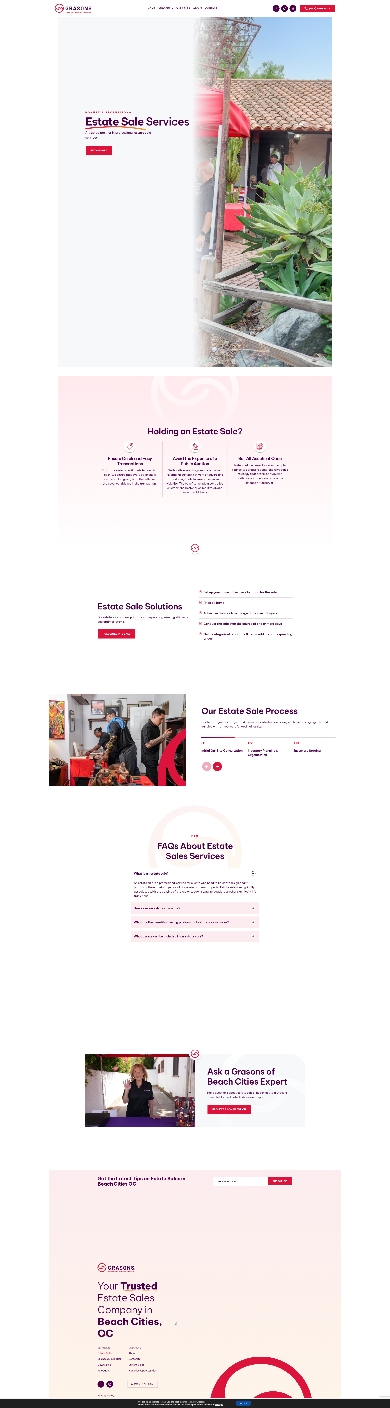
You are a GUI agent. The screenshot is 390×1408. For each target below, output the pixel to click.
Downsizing (104, 1364)
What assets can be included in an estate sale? (168, 936)
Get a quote (98, 150)
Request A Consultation (229, 1109)
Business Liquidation (110, 1358)
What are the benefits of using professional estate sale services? (181, 922)
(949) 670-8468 (319, 8)
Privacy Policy (106, 1395)
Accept (243, 1403)
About (132, 1353)
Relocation (104, 1370)
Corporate (134, 1358)
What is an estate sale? (151, 873)
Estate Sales (105, 1353)
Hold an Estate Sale (117, 633)
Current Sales (136, 1364)
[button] (217, 766)
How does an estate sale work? (157, 908)
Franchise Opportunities (142, 1370)
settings (219, 1404)
